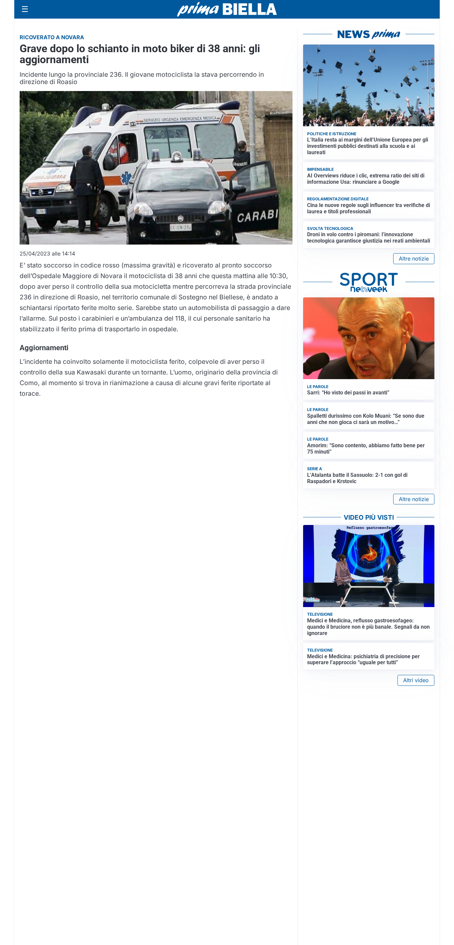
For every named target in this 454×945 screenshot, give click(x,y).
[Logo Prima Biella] (227, 9)
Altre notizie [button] (414, 258)
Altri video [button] (416, 680)
